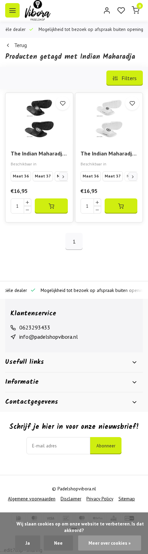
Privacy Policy (99, 499)
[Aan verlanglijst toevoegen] (63, 103)
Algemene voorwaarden (31, 499)
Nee (58, 543)
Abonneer (105, 446)
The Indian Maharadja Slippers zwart (38, 154)
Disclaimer (71, 499)
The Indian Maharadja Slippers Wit (108, 154)
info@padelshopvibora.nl (48, 336)
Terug (20, 45)
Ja (27, 543)
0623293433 (34, 327)
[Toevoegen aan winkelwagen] (51, 206)
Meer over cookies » (109, 543)
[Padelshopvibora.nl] (38, 10)
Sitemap (126, 499)
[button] (63, 176)
